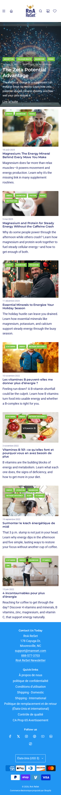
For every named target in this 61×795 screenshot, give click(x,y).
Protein (32, 195)
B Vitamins (10, 346)
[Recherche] (40, 11)
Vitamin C (46, 560)
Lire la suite (10, 101)
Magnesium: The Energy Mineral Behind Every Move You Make (26, 155)
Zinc (8, 566)
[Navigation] (3, 11)
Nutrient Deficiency (37, 346)
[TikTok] (30, 744)
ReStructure (11, 201)
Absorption (9, 59)
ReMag (51, 59)
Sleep (29, 495)
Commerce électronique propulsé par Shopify (30, 790)
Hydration (20, 490)
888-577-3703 (30, 655)
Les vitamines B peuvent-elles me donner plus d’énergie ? (28, 381)
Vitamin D (39, 495)
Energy (9, 114)
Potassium (33, 265)
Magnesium (39, 59)
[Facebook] (10, 736)
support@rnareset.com (30, 650)
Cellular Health (24, 59)
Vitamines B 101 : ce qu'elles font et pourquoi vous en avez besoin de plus (28, 453)
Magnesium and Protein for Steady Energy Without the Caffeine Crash (28, 224)
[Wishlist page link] (54, 11)
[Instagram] (26, 736)
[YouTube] (42, 736)
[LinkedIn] (51, 736)
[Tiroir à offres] (11, 11)
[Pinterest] (34, 736)
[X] (18, 736)
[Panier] (48, 11)
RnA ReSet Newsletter (31, 660)
